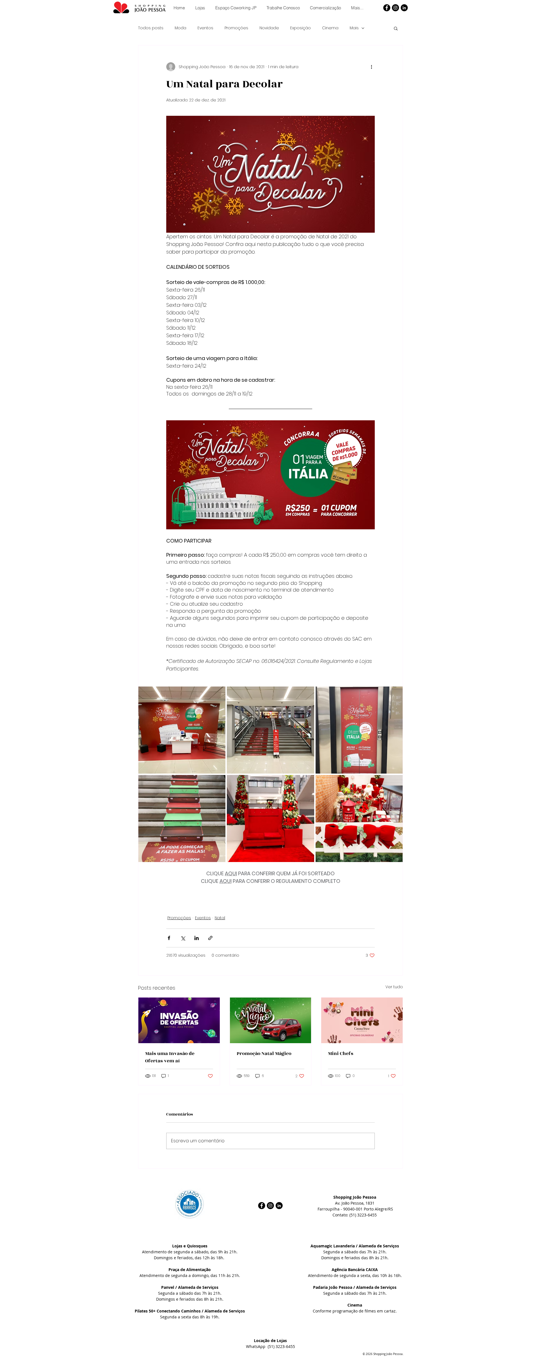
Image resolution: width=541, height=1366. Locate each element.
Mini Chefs (340, 1053)
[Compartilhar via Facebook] (169, 938)
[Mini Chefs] (362, 1020)
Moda (180, 28)
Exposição (300, 28)
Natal (220, 918)
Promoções (236, 28)
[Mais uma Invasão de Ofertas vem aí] (179, 1020)
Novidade (269, 28)
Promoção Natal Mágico (264, 1053)
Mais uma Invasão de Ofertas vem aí (169, 1057)
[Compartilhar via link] (210, 938)
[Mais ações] (371, 66)
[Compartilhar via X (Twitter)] (182, 938)
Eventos (205, 28)
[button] (395, 28)
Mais (354, 28)
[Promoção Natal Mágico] (270, 1020)
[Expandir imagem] (181, 730)
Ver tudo (394, 987)
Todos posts (150, 28)
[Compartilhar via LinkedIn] (196, 938)
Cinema (330, 28)
